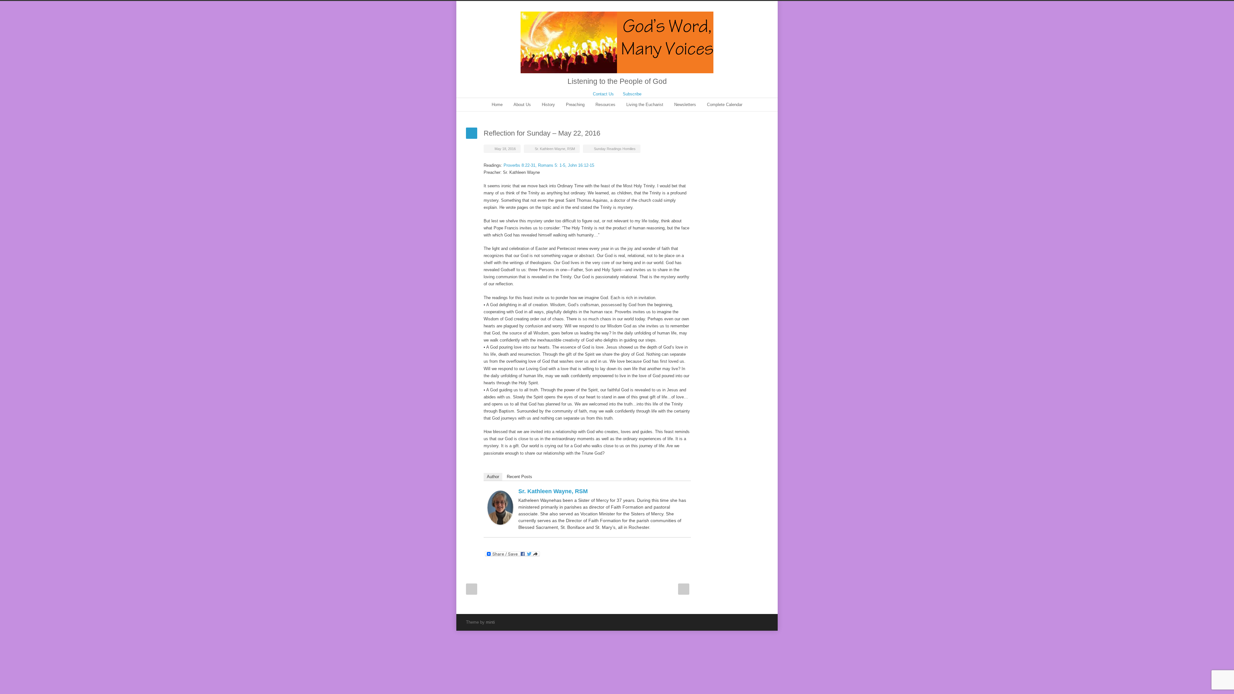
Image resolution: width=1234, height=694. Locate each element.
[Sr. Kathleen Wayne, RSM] (500, 508)
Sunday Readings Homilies (615, 149)
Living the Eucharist (644, 104)
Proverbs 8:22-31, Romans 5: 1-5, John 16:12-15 (549, 165)
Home (497, 104)
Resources (605, 104)
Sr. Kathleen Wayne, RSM (555, 149)
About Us (522, 104)
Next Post (683, 589)
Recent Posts (519, 476)
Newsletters (685, 104)
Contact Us (603, 94)
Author (493, 476)
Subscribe (632, 94)
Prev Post (471, 589)
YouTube (748, 622)
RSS (761, 622)
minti (490, 622)
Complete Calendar (724, 104)
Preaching (575, 104)
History (548, 104)
